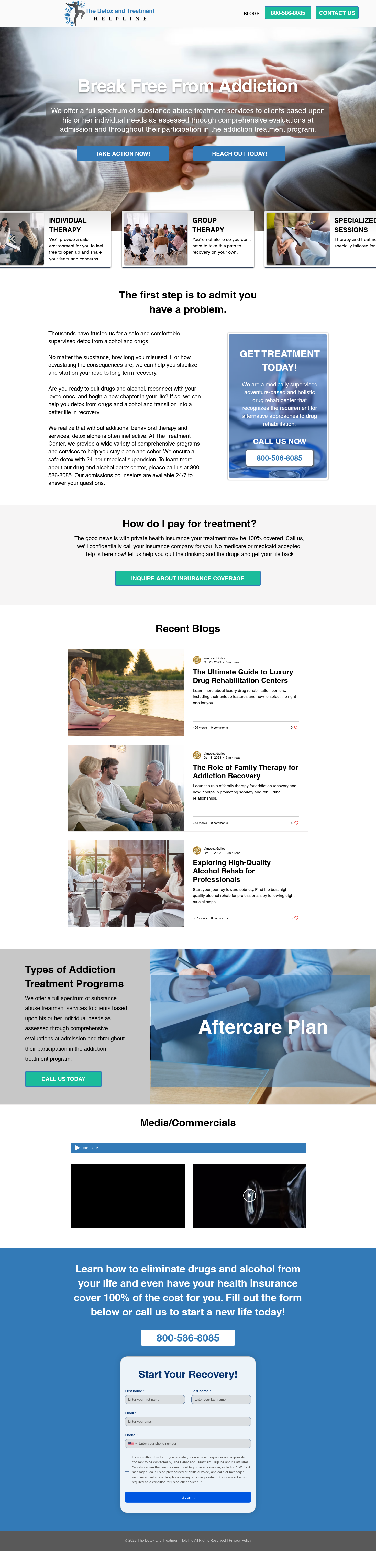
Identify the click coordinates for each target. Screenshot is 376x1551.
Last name (201, 1391)
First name (135, 1391)
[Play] (77, 1147)
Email (130, 1413)
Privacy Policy (240, 1540)
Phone (131, 1435)
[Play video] (249, 1195)
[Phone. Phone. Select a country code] (133, 1444)
